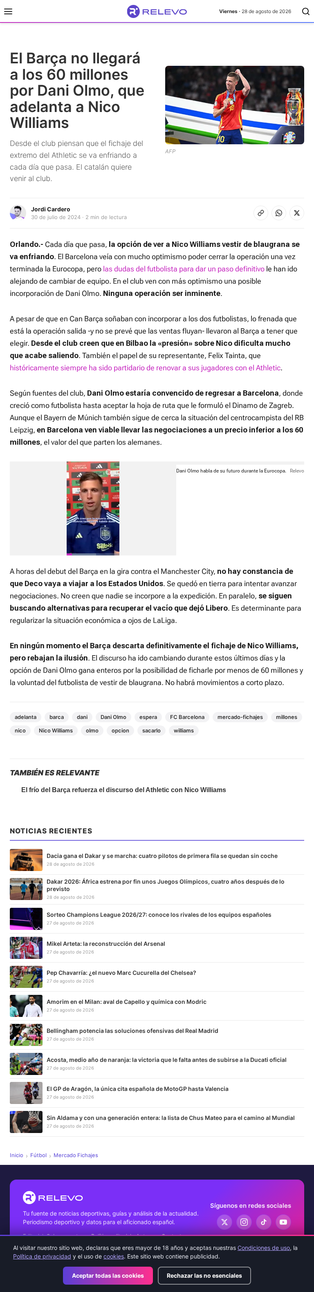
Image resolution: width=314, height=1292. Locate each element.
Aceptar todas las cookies (108, 1275)
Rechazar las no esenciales (204, 1275)
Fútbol (38, 1155)
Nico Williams (56, 730)
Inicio (16, 1155)
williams (184, 730)
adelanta (25, 717)
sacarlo (151, 730)
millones (286, 717)
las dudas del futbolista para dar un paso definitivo (184, 268)
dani (82, 717)
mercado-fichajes (240, 717)
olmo (92, 730)
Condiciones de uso (264, 1247)
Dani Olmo (113, 717)
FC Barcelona (187, 717)
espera (148, 717)
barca (56, 717)
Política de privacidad (42, 1256)
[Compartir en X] (296, 213)
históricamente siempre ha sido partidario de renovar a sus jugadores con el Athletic (145, 367)
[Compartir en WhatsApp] (278, 213)
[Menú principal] (8, 11)
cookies (113, 1256)
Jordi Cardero (50, 209)
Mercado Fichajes (76, 1155)
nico (20, 730)
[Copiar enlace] (260, 213)
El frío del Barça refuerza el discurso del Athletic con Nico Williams (123, 789)
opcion (120, 730)
